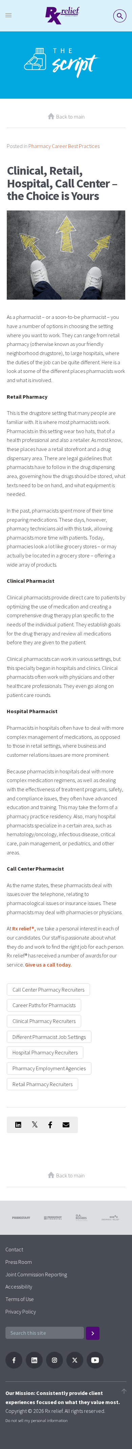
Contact (14, 1249)
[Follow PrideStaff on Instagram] (54, 1366)
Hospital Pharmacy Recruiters (45, 1052)
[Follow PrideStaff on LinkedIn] (34, 1366)
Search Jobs (120, 16)
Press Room (18, 1261)
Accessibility (18, 1286)
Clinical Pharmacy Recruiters (44, 1021)
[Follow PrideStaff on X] (74, 1366)
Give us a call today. (48, 964)
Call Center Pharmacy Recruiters (48, 989)
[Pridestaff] (62, 16)
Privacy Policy (20, 1311)
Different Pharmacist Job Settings (49, 1036)
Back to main (70, 116)
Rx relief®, (24, 928)
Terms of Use (19, 1299)
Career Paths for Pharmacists (44, 1005)
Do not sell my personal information (36, 1420)
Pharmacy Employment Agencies (49, 1068)
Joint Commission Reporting (36, 1274)
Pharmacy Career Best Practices (64, 146)
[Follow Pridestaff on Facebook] (13, 1366)
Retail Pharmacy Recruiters (42, 1084)
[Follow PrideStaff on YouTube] (95, 1366)
